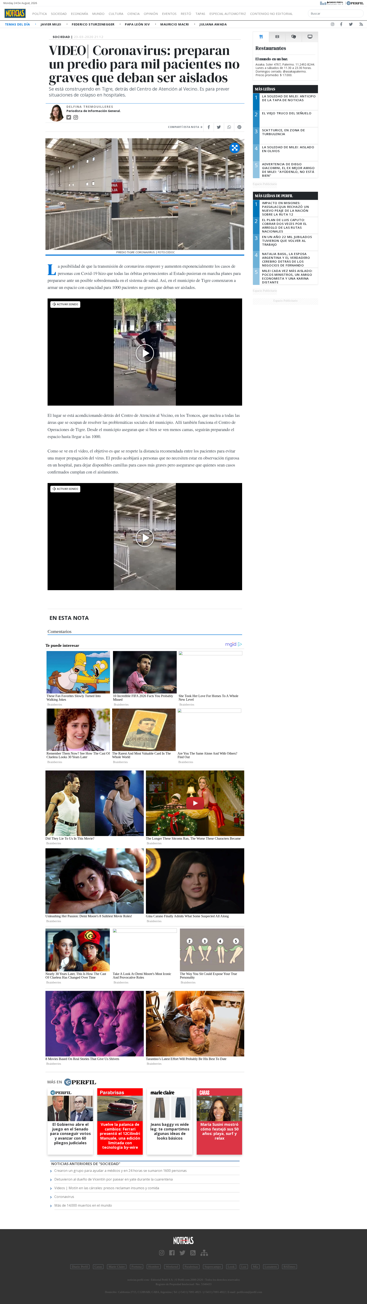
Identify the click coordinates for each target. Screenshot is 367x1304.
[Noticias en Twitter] (351, 25)
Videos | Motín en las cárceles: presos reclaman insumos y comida (106, 1188)
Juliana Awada (213, 24)
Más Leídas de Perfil (274, 195)
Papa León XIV (138, 24)
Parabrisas (191, 1266)
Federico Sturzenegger (93, 24)
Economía (79, 13)
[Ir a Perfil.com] (355, 2)
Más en (54, 1081)
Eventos (169, 13)
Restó (186, 13)
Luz (243, 1266)
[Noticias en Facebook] (341, 25)
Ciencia (133, 13)
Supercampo (213, 1266)
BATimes (289, 1266)
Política (39, 13)
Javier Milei (51, 24)
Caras (98, 1266)
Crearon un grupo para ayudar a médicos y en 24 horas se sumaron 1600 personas (120, 1170)
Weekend (172, 1266)
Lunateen (271, 1266)
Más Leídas (265, 89)
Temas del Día (18, 24)
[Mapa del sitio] (204, 1253)
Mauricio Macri (175, 24)
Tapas (200, 13)
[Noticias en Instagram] (332, 25)
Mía (255, 1266)
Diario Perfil (80, 1266)
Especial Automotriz (227, 13)
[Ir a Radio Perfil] (332, 2)
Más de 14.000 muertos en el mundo (83, 1205)
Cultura (116, 13)
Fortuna (136, 1266)
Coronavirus (64, 1196)
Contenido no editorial (271, 13)
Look (231, 1266)
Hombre (153, 1266)
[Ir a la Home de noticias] (183, 1240)
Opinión (151, 13)
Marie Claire (117, 1266)
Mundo (98, 13)
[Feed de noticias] (361, 25)
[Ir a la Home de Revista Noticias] (15, 13)
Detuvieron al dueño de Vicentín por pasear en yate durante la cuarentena (113, 1179)
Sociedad (59, 13)
